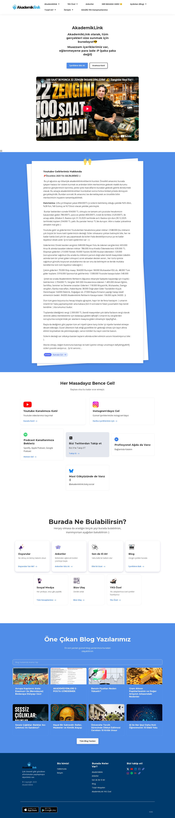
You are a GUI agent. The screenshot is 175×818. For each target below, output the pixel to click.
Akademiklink (97, 772)
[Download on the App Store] (30, 810)
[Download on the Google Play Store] (49, 810)
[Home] (27, 6)
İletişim (60, 773)
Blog (94, 783)
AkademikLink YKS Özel (101, 791)
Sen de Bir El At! (98, 780)
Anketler (95, 776)
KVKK (151, 812)
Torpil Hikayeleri (98, 787)
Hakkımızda (61, 769)
